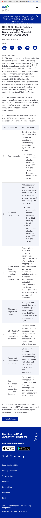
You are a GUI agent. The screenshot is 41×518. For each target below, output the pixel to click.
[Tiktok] (24, 457)
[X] (11, 457)
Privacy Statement (9, 471)
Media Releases (10, 419)
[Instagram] (3, 457)
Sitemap (5, 482)
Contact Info (7, 487)
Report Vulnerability (10, 465)
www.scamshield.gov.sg (14, 23)
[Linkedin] (19, 457)
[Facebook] (7, 457)
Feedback (6, 493)
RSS (4, 498)
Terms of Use (7, 476)
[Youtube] (15, 457)
